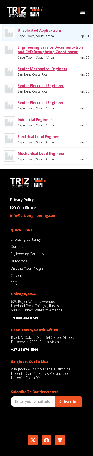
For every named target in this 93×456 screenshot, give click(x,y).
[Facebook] (46, 440)
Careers (16, 275)
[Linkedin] (60, 440)
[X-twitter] (33, 440)
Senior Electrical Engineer (41, 85)
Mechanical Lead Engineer (41, 153)
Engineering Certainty (27, 253)
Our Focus (18, 246)
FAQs (14, 282)
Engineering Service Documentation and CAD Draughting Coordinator (50, 49)
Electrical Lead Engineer (39, 136)
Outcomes (18, 261)
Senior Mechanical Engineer (42, 68)
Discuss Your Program (28, 268)
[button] (82, 12)
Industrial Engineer (35, 119)
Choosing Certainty (25, 239)
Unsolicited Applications (40, 30)
